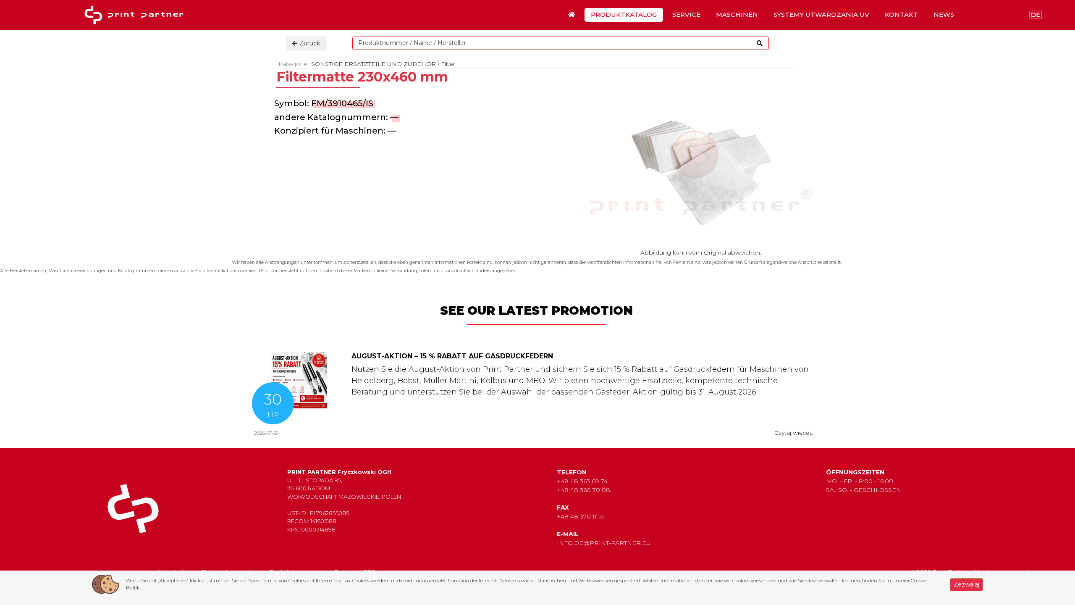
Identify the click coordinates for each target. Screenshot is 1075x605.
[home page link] (136, 14)
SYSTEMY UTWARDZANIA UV (821, 14)
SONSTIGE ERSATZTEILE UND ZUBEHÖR (373, 64)
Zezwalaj (966, 584)
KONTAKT (901, 14)
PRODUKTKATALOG (624, 14)
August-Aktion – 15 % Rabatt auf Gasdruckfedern (452, 356)
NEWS (943, 14)
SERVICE (686, 14)
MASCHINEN (737, 14)
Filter (448, 64)
